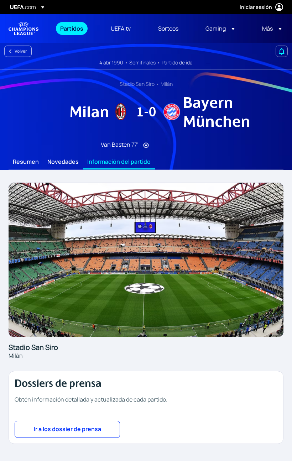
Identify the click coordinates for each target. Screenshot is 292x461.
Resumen (26, 162)
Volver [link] (21, 51)
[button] (220, 28)
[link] (72, 28)
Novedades (63, 162)
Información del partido (119, 162)
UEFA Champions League (23, 28)
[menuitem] (77, 28)
